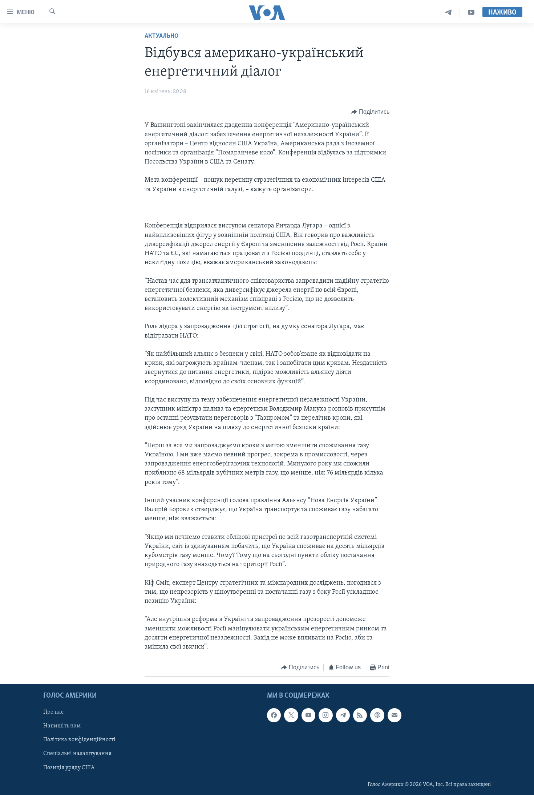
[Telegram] (448, 12)
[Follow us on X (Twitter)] (291, 715)
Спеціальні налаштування (77, 753)
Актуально (162, 36)
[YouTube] (471, 12)
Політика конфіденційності (79, 740)
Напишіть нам (62, 726)
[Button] (370, 112)
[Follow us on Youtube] (308, 715)
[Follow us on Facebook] (274, 715)
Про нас (53, 712)
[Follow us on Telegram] (343, 715)
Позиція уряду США (68, 767)
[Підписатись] (394, 715)
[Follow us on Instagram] (325, 715)
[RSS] (360, 715)
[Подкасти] (377, 715)
